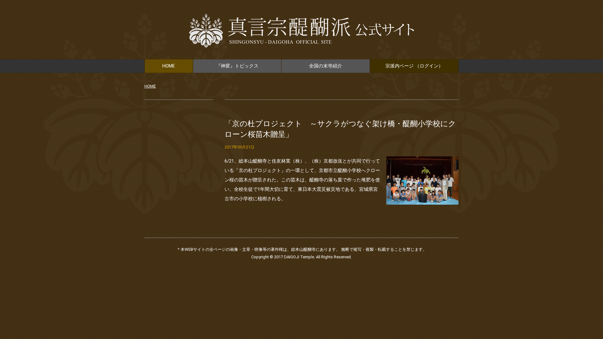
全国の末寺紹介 (325, 66)
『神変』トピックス (237, 66)
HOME (168, 66)
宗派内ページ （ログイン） (414, 66)
